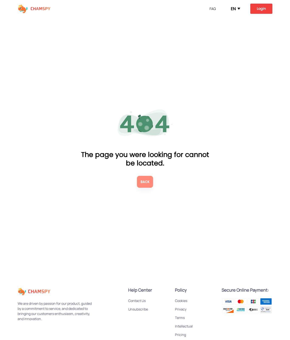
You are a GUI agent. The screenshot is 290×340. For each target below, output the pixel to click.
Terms (180, 317)
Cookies (181, 300)
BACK (145, 182)
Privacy (180, 309)
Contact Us (137, 300)
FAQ (213, 8)
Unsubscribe (138, 309)
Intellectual (184, 326)
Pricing (180, 334)
